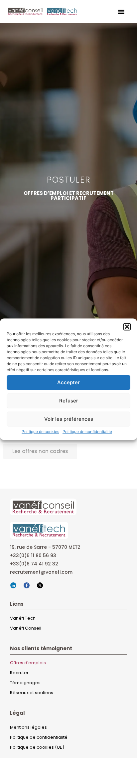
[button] (127, 326)
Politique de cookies (40, 431)
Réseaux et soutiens (31, 692)
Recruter (19, 673)
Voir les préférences (68, 419)
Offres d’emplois (28, 663)
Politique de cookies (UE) (37, 747)
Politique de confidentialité (87, 431)
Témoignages (25, 683)
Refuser (68, 400)
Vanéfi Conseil (25, 628)
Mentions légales (28, 727)
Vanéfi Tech (23, 618)
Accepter (68, 382)
